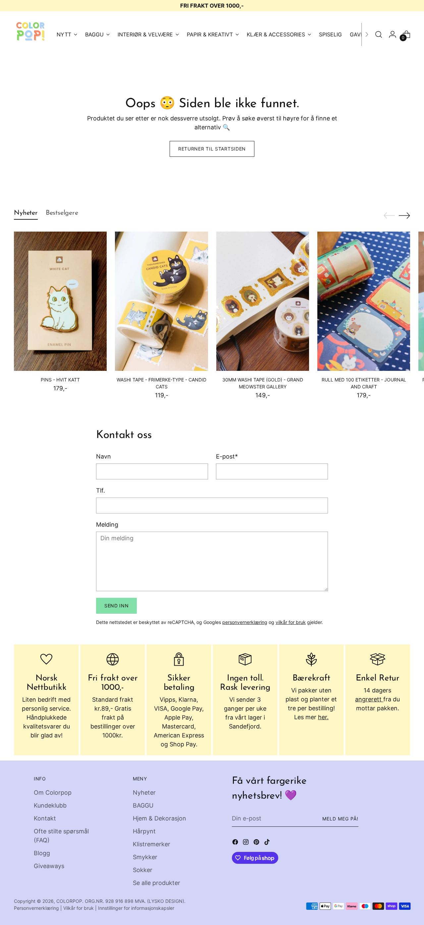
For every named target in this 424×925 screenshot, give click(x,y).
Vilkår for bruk (78, 908)
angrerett (369, 699)
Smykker (145, 857)
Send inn (116, 605)
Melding (107, 524)
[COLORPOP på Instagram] (246, 843)
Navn (103, 456)
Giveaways (49, 865)
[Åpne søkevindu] (378, 34)
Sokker (142, 869)
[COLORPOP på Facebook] (236, 843)
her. (323, 717)
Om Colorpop (53, 792)
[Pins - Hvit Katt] (60, 301)
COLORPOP (69, 901)
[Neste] (367, 34)
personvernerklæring (244, 622)
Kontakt (45, 818)
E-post (227, 456)
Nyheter (144, 792)
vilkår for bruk (291, 622)
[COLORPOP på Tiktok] (268, 843)
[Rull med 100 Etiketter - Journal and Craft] (363, 301)
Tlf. (100, 490)
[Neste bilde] (404, 215)
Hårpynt (144, 831)
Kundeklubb (50, 805)
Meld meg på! (340, 818)
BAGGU (143, 805)
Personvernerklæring (36, 908)
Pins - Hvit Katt (60, 379)
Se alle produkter (156, 882)
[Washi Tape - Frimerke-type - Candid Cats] (161, 301)
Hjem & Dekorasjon (159, 818)
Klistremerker (151, 844)
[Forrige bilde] (389, 215)
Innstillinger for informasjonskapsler (136, 908)
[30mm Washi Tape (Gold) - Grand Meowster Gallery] (262, 301)
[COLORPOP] (30, 34)
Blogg (42, 853)
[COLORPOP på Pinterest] (257, 843)
